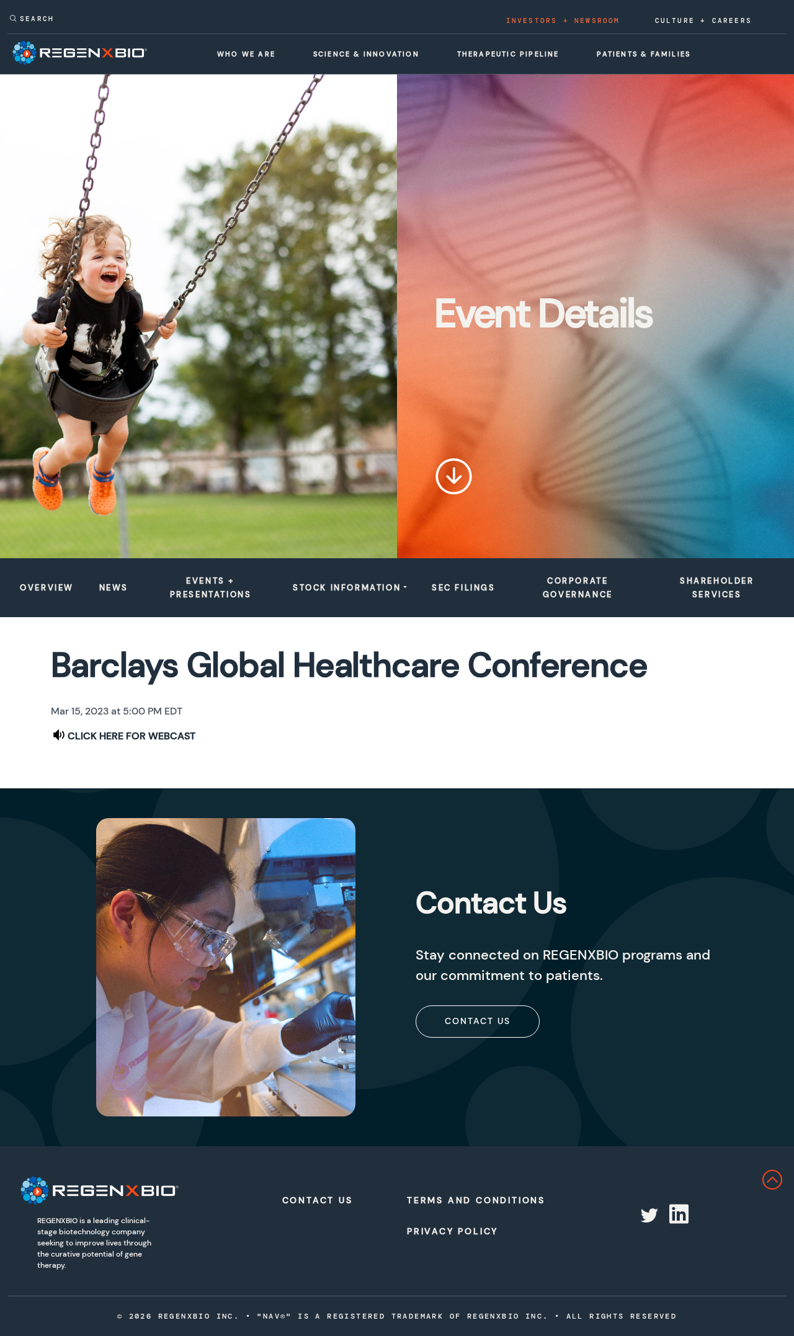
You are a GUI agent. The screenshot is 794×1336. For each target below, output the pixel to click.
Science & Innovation (366, 54)
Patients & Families (643, 54)
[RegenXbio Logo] (99, 1190)
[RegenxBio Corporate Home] (79, 52)
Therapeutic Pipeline (508, 54)
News (113, 587)
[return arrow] (784, 1179)
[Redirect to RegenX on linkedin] (677, 1216)
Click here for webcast (131, 735)
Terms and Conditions (464, 1200)
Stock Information (347, 587)
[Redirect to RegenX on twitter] (648, 1216)
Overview (47, 587)
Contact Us (478, 1020)
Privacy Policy (452, 1231)
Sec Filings (464, 587)
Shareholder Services (717, 588)
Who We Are (246, 54)
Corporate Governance (578, 588)
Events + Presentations (211, 588)
